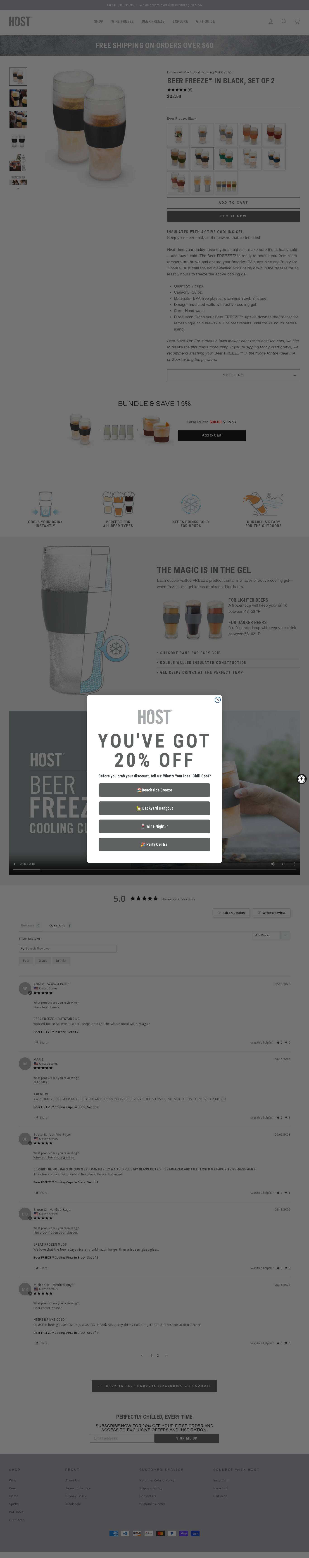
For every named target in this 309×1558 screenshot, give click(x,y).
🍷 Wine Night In (154, 826)
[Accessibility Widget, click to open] (302, 779)
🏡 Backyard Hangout (154, 808)
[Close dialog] (218, 700)
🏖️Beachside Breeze (154, 790)
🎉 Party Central (154, 844)
